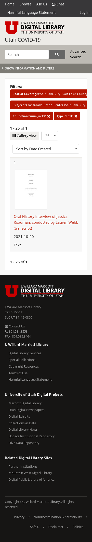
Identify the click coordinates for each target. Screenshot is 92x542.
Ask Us (41, 4)
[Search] (57, 54)
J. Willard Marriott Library (23, 307)
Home (9, 4)
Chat (59, 4)
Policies (77, 527)
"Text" (66, 116)
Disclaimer (55, 527)
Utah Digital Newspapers (26, 409)
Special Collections (22, 359)
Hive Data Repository (24, 442)
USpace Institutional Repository (32, 436)
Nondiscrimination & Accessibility (58, 517)
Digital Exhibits (19, 416)
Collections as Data (22, 423)
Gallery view (26, 135)
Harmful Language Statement (31, 12)
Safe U (34, 527)
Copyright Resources (24, 366)
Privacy (19, 517)
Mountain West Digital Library (30, 473)
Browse (25, 4)
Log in (85, 12)
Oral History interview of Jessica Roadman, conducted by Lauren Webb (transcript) (46, 222)
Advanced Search (78, 54)
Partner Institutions (23, 466)
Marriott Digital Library (25, 403)
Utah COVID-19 (23, 39)
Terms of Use (18, 373)
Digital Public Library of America (31, 479)
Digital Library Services (25, 353)
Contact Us (16, 326)
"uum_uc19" (30, 116)
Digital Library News (23, 429)
